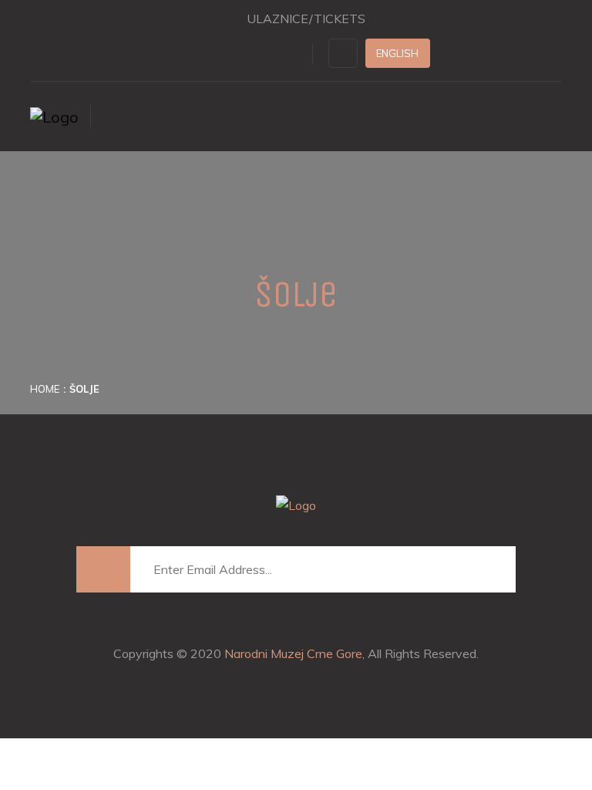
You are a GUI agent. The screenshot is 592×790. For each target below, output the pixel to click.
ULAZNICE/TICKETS (306, 18)
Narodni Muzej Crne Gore (293, 653)
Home (44, 389)
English (397, 53)
